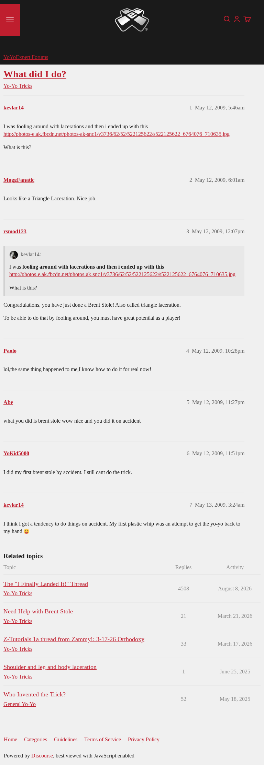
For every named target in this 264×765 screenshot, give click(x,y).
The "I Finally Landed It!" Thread (45, 583)
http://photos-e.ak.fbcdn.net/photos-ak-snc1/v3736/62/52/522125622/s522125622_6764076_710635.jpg (116, 134)
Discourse (42, 755)
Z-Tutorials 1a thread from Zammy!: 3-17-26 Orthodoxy (73, 639)
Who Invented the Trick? (34, 694)
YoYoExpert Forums (25, 57)
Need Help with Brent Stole (38, 611)
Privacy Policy (144, 739)
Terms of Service (102, 739)
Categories (35, 739)
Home (10, 739)
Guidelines (65, 739)
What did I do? (34, 74)
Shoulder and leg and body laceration (50, 666)
